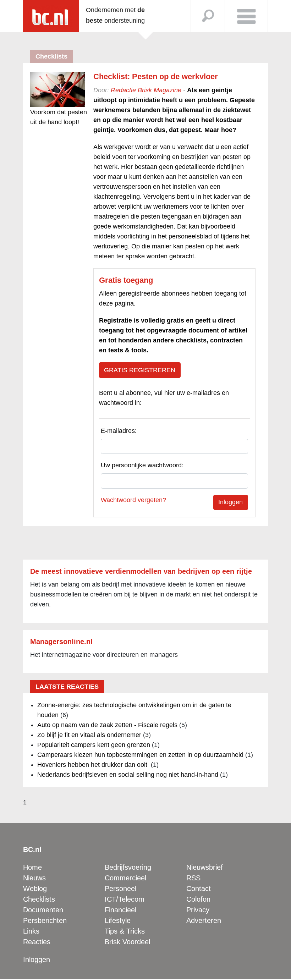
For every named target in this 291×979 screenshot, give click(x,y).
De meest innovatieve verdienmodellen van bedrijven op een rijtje (141, 571)
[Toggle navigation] (246, 16)
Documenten (43, 910)
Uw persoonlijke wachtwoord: (142, 465)
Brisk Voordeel (127, 942)
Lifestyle (118, 920)
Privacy (197, 910)
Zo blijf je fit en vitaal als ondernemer (89, 734)
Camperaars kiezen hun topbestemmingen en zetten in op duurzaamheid (140, 754)
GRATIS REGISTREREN (139, 370)
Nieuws (34, 878)
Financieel (120, 910)
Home (32, 867)
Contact (198, 888)
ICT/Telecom (124, 899)
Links (31, 931)
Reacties (36, 942)
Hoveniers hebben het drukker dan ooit (93, 764)
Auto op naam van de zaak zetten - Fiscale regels (107, 724)
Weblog (35, 888)
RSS (193, 878)
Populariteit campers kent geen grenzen (93, 744)
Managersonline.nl (61, 641)
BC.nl (32, 849)
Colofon (198, 899)
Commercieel (125, 878)
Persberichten (45, 920)
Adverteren (203, 920)
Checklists (39, 899)
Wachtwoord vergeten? (133, 500)
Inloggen (36, 959)
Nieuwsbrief (204, 867)
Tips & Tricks (125, 931)
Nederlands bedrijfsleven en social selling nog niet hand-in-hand (127, 774)
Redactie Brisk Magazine (146, 90)
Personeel (120, 888)
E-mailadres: (119, 430)
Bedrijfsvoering (128, 867)
